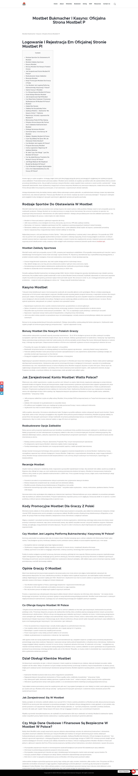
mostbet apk (101, 241)
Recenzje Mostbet (31, 78)
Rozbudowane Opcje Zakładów (36, 76)
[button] (133, 771)
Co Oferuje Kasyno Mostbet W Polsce (38, 92)
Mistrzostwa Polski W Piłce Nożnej (37, 120)
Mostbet (28, 104)
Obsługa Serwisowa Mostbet (35, 129)
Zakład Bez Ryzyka (32, 106)
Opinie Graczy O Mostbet (34, 90)
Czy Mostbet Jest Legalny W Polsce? (38, 143)
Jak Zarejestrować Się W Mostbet (37, 97)
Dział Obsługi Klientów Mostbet (36, 94)
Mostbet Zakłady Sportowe (35, 62)
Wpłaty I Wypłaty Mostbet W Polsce (37, 136)
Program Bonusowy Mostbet (35, 145)
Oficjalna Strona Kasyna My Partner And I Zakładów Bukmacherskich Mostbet (37, 125)
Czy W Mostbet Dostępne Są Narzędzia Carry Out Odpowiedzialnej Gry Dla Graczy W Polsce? (38, 169)
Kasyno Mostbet (31, 64)
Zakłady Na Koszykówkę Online (36, 108)
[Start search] (115, 4)
